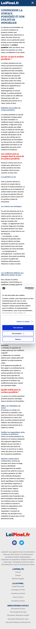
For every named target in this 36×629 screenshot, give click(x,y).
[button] (32, 3)
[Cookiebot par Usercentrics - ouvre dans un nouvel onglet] (25, 288)
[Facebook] (14, 542)
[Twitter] (21, 542)
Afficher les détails (23, 321)
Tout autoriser (18, 327)
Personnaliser (17, 333)
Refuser (18, 339)
